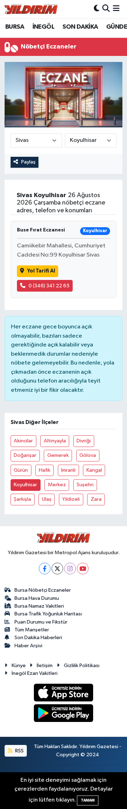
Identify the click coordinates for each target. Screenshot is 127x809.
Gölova (87, 455)
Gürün (21, 470)
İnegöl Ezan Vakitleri (35, 673)
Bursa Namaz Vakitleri (39, 606)
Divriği (84, 440)
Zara (96, 499)
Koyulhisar (25, 484)
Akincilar (23, 440)
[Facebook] (44, 568)
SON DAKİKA (80, 27)
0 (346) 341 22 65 (49, 285)
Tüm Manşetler (31, 629)
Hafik (44, 470)
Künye (19, 665)
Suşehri (85, 484)
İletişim (45, 665)
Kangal (94, 470)
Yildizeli (71, 499)
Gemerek (58, 455)
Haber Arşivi (28, 645)
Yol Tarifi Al (41, 271)
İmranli (68, 470)
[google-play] (63, 714)
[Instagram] (70, 568)
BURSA (14, 27)
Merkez (57, 484)
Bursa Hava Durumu (36, 598)
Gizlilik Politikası (81, 665)
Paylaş (28, 162)
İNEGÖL (43, 27)
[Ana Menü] (116, 9)
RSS (19, 750)
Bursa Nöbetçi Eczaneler (42, 590)
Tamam (88, 800)
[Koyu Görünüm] (96, 9)
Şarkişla (22, 499)
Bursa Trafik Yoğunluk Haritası (48, 613)
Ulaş (47, 499)
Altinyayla (55, 440)
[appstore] (63, 694)
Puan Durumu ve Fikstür (40, 622)
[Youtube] (83, 568)
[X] (57, 568)
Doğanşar (25, 455)
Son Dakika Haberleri (38, 637)
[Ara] (106, 9)
